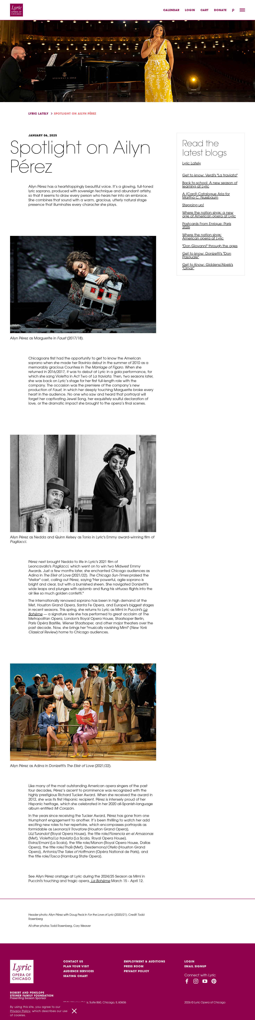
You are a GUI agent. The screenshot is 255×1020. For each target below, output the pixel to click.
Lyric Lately (38, 113)
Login (190, 10)
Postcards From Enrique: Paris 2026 (206, 225)
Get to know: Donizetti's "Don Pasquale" (206, 255)
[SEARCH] (233, 10)
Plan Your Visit (76, 966)
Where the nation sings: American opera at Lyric (203, 236)
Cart (205, 10)
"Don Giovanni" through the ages (209, 246)
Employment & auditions (144, 961)
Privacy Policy (136, 971)
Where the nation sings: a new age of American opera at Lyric (209, 214)
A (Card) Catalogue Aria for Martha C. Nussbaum (206, 195)
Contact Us (73, 961)
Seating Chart (75, 976)
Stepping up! (193, 205)
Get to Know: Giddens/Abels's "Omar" (207, 266)
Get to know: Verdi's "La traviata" (209, 175)
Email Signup (195, 966)
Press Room (134, 966)
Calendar (171, 10)
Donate (220, 10)
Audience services (78, 971)
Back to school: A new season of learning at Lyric (209, 184)
